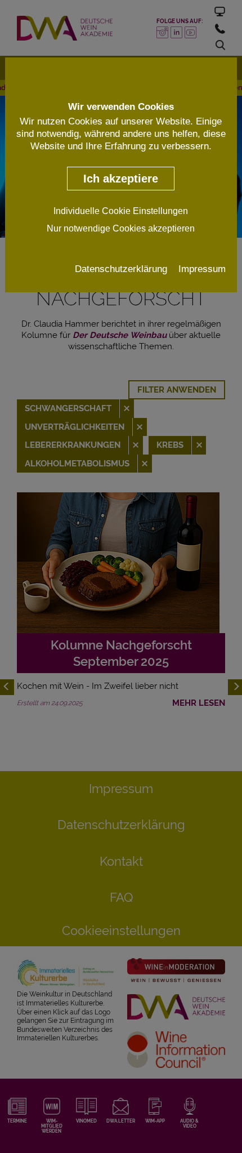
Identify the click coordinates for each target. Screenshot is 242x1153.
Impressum (202, 269)
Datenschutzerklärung (121, 269)
